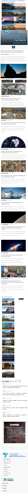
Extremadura (5, 483)
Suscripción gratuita (20, 43)
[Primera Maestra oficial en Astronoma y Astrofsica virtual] (13, 245)
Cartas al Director (7, 473)
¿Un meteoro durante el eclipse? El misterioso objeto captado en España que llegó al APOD (15, 394)
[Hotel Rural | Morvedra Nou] (20, 6)
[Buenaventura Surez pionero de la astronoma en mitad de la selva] (13, 89)
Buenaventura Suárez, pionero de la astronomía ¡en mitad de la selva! (11, 99)
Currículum (5, 475)
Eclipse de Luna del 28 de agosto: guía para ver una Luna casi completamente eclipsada (15, 386)
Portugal (4, 488)
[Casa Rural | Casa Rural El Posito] (8, 302)
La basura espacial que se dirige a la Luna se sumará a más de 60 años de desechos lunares (13, 228)
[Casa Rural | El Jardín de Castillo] (8, 318)
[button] (3, 193)
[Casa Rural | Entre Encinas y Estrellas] (8, 13)
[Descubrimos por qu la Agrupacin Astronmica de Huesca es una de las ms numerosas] (13, 271)
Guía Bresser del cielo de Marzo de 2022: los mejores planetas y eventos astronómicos (12, 51)
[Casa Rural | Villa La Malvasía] (8, 342)
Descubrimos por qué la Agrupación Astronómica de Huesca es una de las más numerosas (12, 282)
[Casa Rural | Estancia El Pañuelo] (8, 19)
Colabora (5, 471)
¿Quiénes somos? (7, 461)
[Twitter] (16, 40)
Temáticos (4, 490)
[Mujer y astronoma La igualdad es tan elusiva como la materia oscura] (13, 142)
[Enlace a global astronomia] (14, 432)
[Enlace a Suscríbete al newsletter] (20, 81)
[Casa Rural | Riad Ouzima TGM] (20, 26)
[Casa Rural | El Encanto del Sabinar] (8, 350)
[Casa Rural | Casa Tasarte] (8, 310)
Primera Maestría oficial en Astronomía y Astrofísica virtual (12, 255)
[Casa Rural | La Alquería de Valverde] (8, 326)
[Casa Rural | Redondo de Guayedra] (8, 334)
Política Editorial (6, 463)
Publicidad (5, 469)
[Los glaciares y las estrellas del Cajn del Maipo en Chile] (13, 193)
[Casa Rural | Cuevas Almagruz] (8, 366)
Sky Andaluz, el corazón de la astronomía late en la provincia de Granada (13, 123)
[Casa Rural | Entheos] (20, 19)
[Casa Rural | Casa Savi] (20, 13)
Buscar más (21, 298)
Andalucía (4, 485)
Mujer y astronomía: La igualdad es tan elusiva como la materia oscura (11, 152)
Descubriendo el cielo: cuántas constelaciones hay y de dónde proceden (13, 176)
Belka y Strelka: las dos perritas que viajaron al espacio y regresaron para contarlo (15, 415)
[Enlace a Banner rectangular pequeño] (7, 81)
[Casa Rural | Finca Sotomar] (8, 26)
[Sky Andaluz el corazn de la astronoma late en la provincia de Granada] (13, 113)
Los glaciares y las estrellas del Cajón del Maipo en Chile (12, 203)
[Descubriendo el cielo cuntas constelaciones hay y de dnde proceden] (13, 166)
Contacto (5, 465)
